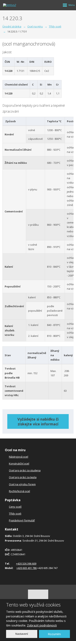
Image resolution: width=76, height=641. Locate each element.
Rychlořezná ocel (19, 491)
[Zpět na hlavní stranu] (15, 5)
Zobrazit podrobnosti (42, 625)
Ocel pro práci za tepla (22, 477)
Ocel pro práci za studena (25, 470)
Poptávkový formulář (22, 520)
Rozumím (54, 634)
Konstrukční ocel (19, 463)
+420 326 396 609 (26, 563)
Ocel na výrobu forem (22, 484)
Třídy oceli (15, 513)
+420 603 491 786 (26, 568)
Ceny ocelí (15, 506)
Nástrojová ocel (18, 456)
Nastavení (21, 634)
